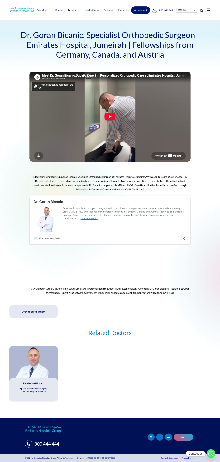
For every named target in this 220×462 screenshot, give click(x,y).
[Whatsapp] (211, 453)
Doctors (59, 10)
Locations (72, 10)
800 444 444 (166, 10)
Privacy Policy (187, 458)
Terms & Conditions (169, 458)
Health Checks (92, 10)
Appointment (140, 10)
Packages (108, 10)
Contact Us (123, 10)
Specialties (42, 10)
